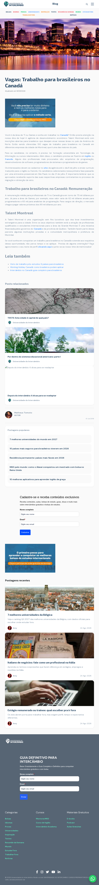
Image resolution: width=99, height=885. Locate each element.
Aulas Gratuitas (74, 826)
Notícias (9, 858)
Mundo (8, 846)
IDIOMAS (16, 12)
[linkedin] (59, 871)
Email (22, 519)
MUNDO (78, 12)
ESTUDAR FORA (88, 12)
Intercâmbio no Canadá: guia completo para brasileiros (36, 270)
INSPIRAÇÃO (45, 12)
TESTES (53, 12)
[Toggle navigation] (92, 4)
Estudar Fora (11, 850)
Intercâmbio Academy (46, 826)
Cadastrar (25, 532)
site (45, 168)
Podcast (71, 822)
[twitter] (47, 871)
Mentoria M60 (42, 819)
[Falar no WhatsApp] (92, 878)
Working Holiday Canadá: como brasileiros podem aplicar (37, 267)
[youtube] (53, 871)
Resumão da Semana (14, 842)
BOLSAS (8, 12)
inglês (88, 156)
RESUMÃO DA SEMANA (66, 12)
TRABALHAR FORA (29, 15)
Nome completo (27, 510)
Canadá (64, 135)
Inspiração (10, 834)
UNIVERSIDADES (33, 12)
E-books (71, 819)
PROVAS (23, 12)
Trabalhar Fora (11, 854)
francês (9, 159)
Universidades (11, 830)
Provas (8, 826)
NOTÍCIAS (73, 15)
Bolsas (8, 819)
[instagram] (42, 871)
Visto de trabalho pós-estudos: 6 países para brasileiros (37, 264)
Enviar (23, 797)
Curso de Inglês (43, 822)
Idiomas (8, 822)
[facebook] (37, 871)
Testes (8, 838)
